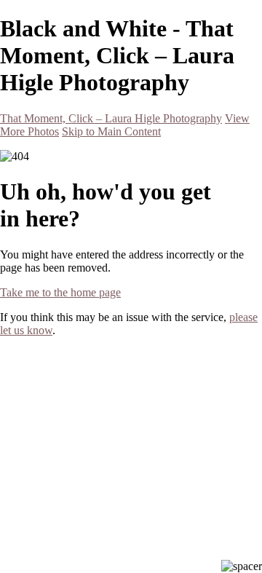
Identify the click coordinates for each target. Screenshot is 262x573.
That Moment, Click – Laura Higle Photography (111, 118)
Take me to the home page (60, 292)
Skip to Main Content (111, 131)
